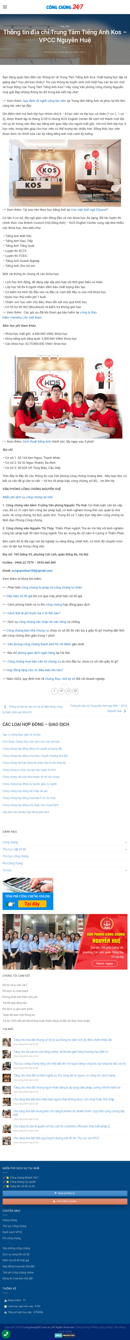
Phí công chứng (66, 1201)
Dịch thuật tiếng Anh (37, 441)
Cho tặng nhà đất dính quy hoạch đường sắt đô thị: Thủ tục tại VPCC (56, 1138)
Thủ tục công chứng (15, 856)
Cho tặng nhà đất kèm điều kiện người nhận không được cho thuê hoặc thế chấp (63, 1099)
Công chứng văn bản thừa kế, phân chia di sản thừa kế (34, 762)
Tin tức (65, 26)
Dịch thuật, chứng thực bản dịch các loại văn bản (31, 741)
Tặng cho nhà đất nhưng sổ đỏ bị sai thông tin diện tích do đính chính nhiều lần (62, 1040)
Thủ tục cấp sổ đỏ (14, 849)
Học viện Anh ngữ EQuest (88, 209)
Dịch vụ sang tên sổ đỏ (16, 1254)
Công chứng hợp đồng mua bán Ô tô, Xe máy (29, 798)
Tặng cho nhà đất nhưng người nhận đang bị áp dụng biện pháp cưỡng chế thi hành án (66, 1087)
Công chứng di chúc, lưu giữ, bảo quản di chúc (29, 769)
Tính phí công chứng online (18, 1272)
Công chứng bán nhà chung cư (28, 630)
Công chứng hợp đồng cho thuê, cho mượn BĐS (31, 805)
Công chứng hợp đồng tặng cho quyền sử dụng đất (32, 748)
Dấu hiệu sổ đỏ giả (19, 596)
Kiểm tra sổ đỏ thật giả (16, 1260)
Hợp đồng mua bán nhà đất (18, 1266)
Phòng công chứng (101, 1327)
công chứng (54, 604)
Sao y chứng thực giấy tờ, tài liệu (21, 734)
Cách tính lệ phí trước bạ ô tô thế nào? (33, 613)
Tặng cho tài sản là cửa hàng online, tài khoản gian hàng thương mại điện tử (60, 1051)
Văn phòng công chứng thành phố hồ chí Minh (39, 644)
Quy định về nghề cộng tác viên (44, 101)
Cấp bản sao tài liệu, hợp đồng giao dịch (26, 812)
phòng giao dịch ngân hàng (36, 653)
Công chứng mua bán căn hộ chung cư (34, 661)
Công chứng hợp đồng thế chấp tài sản (25, 791)
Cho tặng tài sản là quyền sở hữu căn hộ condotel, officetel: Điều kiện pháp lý (61, 1126)
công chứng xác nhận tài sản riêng (42, 622)
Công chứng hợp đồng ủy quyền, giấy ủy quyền (30, 784)
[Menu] (5, 7)
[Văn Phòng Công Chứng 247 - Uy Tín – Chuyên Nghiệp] (65, 7)
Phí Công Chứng (13, 863)
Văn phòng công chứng (16, 1248)
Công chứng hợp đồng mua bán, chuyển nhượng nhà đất (35, 755)
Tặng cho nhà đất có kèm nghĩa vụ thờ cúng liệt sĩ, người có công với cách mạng (64, 1075)
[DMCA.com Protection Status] (65, 1335)
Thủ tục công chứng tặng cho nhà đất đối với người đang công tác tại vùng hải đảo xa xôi (69, 1063)
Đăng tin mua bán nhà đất (18, 1278)
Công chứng (10, 842)
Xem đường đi (66, 1193)
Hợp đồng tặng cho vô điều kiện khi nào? (35, 670)
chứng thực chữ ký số (60, 679)
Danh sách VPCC (12, 1232)
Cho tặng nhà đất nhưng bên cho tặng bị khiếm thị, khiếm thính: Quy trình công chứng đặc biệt (69, 1113)
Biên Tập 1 (79, 52)
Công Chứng (82, 1327)
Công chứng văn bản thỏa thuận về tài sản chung (31, 776)
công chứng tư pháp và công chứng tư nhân (51, 587)
